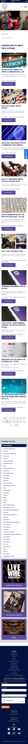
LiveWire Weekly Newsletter (14, 585)
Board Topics (6, 456)
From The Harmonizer (8, 473)
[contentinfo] (14, 695)
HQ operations (6, 490)
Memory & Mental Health (9, 505)
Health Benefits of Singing (9, 485)
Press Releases (6, 527)
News (6, 38)
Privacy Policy (23, 741)
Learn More (9, 84)
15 (23, 418)
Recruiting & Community (8, 531)
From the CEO (6, 470)
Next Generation (14, 661)
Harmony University (7, 483)
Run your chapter (22, 260)
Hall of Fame (6, 478)
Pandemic (5, 517)
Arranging (5, 451)
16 (3, 422)
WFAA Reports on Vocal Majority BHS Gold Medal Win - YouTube (14, 360)
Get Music (14, 653)
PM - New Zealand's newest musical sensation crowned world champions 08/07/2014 (14, 397)
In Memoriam (6, 492)
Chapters (12, 189)
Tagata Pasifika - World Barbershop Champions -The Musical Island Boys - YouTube (14, 325)
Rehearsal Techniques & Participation (12, 534)
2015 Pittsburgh (20, 225)
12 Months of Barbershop (9, 448)
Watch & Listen (14, 668)
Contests (14, 660)
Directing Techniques (8, 463)
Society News (6, 541)
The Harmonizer (7, 546)
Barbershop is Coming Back (9, 453)
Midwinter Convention (8, 507)
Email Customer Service (14, 721)
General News (6, 475)
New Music (5, 512)
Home (3, 38)
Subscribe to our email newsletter (14, 675)
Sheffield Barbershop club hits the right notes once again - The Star (13, 216)
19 (14, 422)
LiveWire (5, 500)
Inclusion (5, 495)
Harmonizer (6, 480)
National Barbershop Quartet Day (11, 509)
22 (24, 422)
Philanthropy (14, 667)
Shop (26, 1)
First (5, 418)
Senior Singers (6, 536)
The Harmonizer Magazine (14, 615)
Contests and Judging (8, 461)
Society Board (6, 539)
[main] (14, 328)
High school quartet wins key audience (11, 107)
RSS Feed (5, 34)
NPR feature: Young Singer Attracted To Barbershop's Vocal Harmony (14, 144)
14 (20, 418)
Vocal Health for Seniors (9, 556)
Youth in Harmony (13, 117)
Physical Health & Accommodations (11, 522)
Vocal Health (6, 553)
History (4, 487)
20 (17, 422)
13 (17, 418)
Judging (5, 497)
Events (4, 465)
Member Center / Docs (14, 670)
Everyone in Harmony (8, 468)
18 (10, 422)
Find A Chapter (14, 674)
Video (4, 549)
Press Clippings (13, 80)
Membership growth (14, 260)
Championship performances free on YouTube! (13, 287)
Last (16, 425)
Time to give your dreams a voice (12, 251)
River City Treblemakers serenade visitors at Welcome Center (12, 180)
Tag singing (5, 544)
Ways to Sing (14, 654)
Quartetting (15, 297)
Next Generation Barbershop (10, 514)
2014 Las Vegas (5, 298)
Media (11, 297)
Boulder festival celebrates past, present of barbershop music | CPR (13, 71)
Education (14, 663)
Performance (6, 519)
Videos (4, 551)
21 (21, 422)
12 (13, 418)
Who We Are (14, 665)
